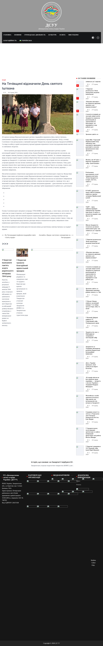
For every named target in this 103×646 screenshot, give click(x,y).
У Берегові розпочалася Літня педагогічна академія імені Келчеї (93, 241)
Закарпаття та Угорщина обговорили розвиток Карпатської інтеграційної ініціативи (93, 350)
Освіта (62, 35)
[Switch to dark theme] (92, 37)
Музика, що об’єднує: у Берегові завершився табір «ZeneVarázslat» (93, 161)
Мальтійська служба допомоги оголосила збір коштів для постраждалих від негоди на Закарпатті (92, 399)
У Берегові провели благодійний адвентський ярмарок (22, 265)
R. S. (5, 92)
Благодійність (10, 40)
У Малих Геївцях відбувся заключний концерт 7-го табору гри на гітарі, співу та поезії (93, 305)
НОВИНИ (17, 35)
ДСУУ (51, 25)
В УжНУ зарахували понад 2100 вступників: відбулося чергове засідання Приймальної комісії (93, 194)
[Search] (97, 37)
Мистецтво (73, 35)
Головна (7, 35)
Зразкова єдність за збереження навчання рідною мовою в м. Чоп (93, 290)
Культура (52, 35)
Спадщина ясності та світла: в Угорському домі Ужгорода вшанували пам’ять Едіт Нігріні (92, 415)
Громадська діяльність (34, 35)
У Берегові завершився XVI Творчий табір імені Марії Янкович (93, 448)
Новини (78, 484)
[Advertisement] (51, 58)
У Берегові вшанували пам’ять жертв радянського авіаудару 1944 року (7, 268)
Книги (78, 481)
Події (4, 80)
